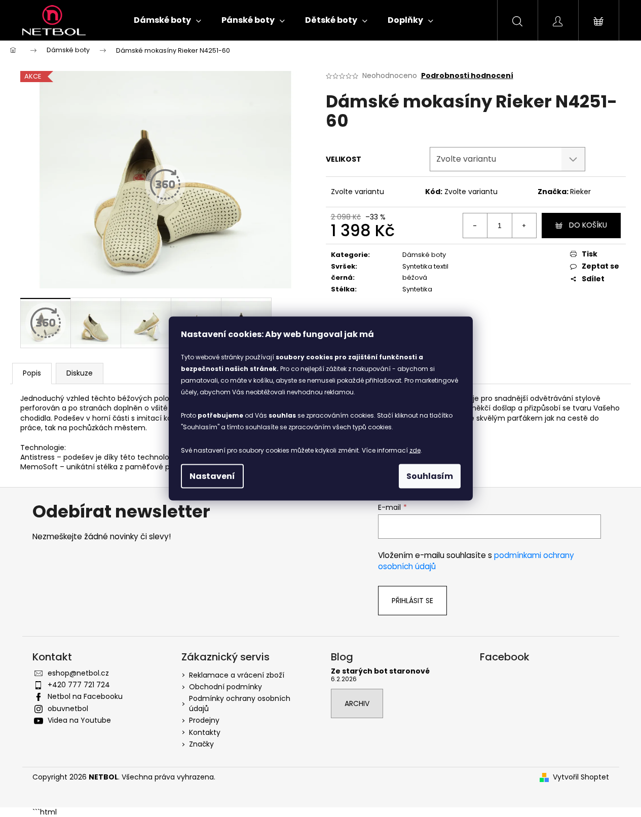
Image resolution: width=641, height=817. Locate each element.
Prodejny (204, 720)
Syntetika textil (425, 266)
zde (415, 450)
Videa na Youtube (79, 720)
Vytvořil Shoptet (581, 777)
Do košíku (588, 225)
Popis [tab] (32, 373)
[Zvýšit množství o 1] (524, 225)
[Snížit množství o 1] (475, 225)
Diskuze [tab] (79, 373)
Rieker (580, 192)
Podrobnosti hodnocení (467, 76)
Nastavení (212, 476)
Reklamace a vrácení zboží (236, 675)
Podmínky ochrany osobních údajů (239, 703)
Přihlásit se (412, 601)
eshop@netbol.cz (78, 673)
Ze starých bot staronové (380, 671)
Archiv (357, 703)
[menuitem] (167, 20)
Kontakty (204, 732)
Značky (201, 744)
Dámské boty (424, 254)
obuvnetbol (68, 708)
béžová (414, 277)
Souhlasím (429, 476)
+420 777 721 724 (79, 685)
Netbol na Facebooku (85, 696)
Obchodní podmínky (225, 687)
